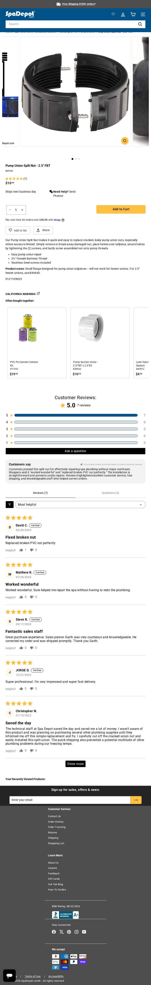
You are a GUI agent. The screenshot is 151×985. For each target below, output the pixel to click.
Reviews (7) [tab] (40, 492)
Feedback (54, 873)
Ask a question (75, 451)
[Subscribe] (136, 800)
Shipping (53, 837)
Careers (52, 868)
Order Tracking (56, 827)
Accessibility (56, 976)
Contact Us (54, 816)
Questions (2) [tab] (110, 492)
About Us (53, 862)
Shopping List (56, 843)
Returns (52, 832)
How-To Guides (57, 889)
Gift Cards (54, 878)
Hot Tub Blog (55, 884)
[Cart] (132, 14)
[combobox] (76, 24)
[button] (14, 178)
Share (46, 230)
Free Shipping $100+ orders (78, 3)
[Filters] (10, 504)
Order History (56, 821)
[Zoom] (124, 140)
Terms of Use (33, 976)
